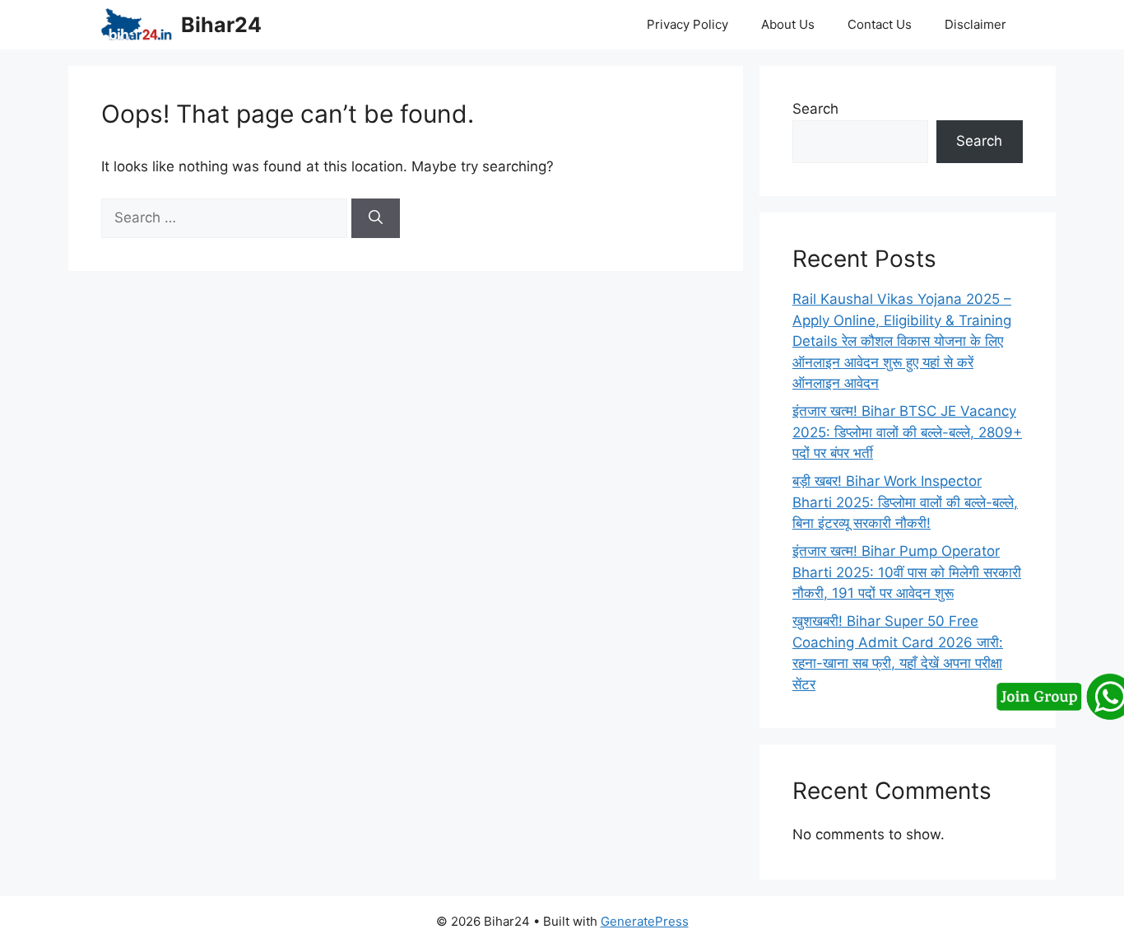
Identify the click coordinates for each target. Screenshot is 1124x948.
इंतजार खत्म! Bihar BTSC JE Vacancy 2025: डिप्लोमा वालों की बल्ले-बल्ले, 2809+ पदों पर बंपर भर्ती (907, 432)
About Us (788, 24)
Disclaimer (975, 24)
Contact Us (880, 24)
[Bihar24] (137, 24)
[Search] (375, 218)
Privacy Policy (687, 24)
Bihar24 (221, 24)
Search (815, 108)
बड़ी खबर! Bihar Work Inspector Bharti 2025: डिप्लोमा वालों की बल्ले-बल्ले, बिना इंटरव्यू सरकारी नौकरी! (905, 502)
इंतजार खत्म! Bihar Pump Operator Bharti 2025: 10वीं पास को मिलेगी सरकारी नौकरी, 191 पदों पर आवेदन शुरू (906, 572)
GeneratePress (645, 921)
